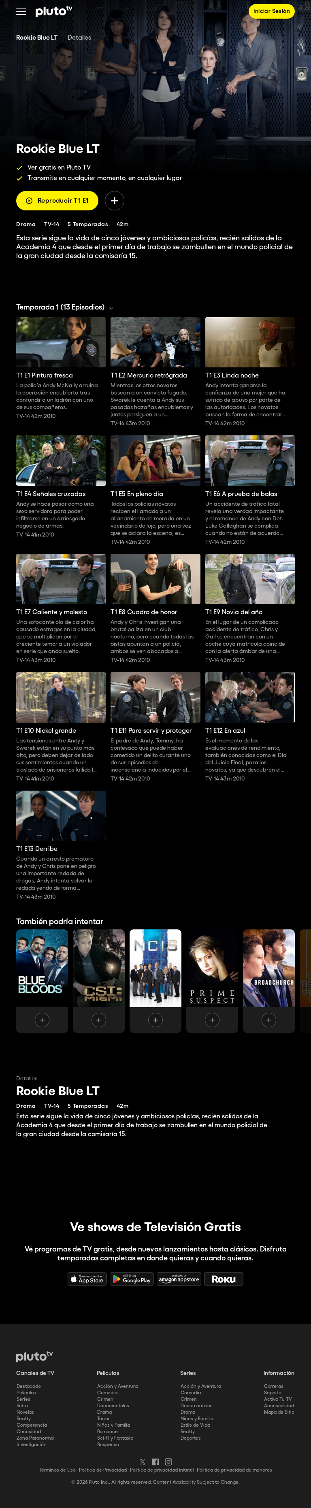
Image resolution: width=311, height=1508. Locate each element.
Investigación (32, 1444)
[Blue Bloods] (42, 981)
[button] (21, 11)
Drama (104, 1412)
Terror (103, 1418)
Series (23, 1399)
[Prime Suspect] (212, 981)
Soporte (272, 1393)
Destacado (29, 1386)
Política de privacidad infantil (162, 1470)
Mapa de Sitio (279, 1412)
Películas (26, 1393)
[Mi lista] (114, 200)
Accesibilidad (279, 1405)
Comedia (107, 1393)
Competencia (32, 1425)
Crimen (105, 1399)
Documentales (113, 1405)
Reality (24, 1418)
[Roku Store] (223, 1279)
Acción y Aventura (117, 1386)
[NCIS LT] (155, 981)
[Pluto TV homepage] (34, 1356)
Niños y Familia (113, 1425)
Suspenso (108, 1444)
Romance (107, 1431)
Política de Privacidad (103, 1470)
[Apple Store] (87, 1279)
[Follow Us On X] (142, 1462)
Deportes (191, 1438)
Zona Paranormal (35, 1438)
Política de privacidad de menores (234, 1470)
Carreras (273, 1386)
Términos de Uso (57, 1470)
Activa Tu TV (278, 1399)
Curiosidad (29, 1431)
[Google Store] (131, 1279)
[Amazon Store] (179, 1279)
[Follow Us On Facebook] (155, 1462)
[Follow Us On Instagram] (168, 1462)
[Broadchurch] (269, 981)
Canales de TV (35, 1373)
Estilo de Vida (195, 1425)
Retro (22, 1405)
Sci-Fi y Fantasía (115, 1438)
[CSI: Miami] (99, 981)
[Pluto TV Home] (54, 11)
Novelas (25, 1412)
